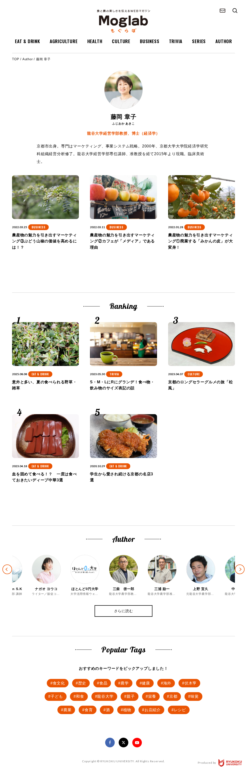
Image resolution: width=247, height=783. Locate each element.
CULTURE (121, 41)
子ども (57, 696)
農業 (67, 710)
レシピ (180, 710)
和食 (80, 696)
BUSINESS (149, 41)
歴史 (82, 683)
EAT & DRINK (27, 41)
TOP (15, 59)
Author (27, 59)
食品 (103, 683)
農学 (125, 683)
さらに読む (123, 611)
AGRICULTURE (64, 41)
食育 (89, 710)
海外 (167, 683)
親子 (131, 696)
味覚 (195, 696)
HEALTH (95, 41)
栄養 (152, 696)
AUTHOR (223, 41)
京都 (173, 696)
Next (244, 573)
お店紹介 (152, 710)
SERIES (199, 41)
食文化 (59, 683)
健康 (146, 683)
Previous (3, 565)
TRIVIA (176, 41)
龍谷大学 (105, 696)
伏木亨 (191, 683)
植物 (127, 710)
